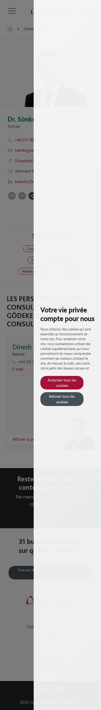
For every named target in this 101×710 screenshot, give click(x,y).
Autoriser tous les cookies (62, 382)
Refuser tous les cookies (62, 399)
